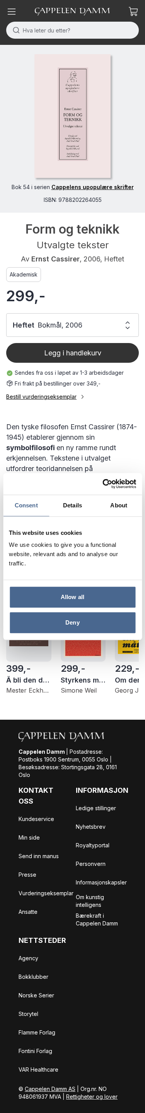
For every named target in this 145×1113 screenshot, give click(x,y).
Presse (27, 874)
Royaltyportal (92, 845)
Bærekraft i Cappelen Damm (97, 919)
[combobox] (72, 30)
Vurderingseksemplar (46, 893)
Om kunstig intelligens (90, 901)
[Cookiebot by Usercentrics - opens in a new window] (103, 484)
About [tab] (118, 505)
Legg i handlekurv (72, 353)
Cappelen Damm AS (50, 1089)
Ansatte (28, 911)
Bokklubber (33, 976)
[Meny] (11, 11)
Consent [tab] (26, 505)
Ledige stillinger (96, 808)
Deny (72, 622)
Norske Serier (36, 995)
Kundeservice (36, 819)
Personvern (91, 863)
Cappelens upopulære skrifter (92, 187)
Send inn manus (39, 856)
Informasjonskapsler (101, 882)
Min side (29, 837)
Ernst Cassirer (55, 259)
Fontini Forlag (35, 1051)
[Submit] (14, 30)
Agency (28, 958)
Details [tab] (72, 505)
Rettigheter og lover (92, 1096)
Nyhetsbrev (91, 826)
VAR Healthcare (38, 1069)
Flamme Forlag (37, 1032)
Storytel (28, 1014)
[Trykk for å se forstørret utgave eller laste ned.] (72, 116)
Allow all (72, 597)
